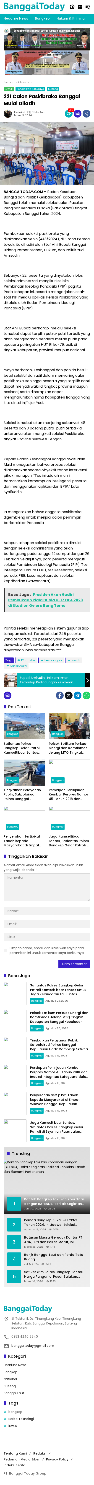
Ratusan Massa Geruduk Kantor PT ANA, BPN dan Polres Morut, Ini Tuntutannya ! (53, 1239)
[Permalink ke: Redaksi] (9, 114)
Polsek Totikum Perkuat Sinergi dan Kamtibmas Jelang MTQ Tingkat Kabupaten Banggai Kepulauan (68, 748)
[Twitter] (69, 695)
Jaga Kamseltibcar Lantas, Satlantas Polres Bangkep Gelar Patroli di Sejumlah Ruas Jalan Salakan (69, 841)
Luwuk (9, 89)
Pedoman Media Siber (22, 1459)
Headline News (15, 1365)
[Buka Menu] (80, 7)
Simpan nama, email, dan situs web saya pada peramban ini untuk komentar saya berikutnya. (47, 950)
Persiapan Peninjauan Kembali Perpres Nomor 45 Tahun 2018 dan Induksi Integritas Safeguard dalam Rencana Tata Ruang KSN (68, 794)
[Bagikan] (86, 114)
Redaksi (19, 112)
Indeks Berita (14, 1465)
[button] (72, 7)
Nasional (10, 1379)
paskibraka (18, 666)
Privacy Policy (57, 1459)
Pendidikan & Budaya (30, 89)
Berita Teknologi (21, 1419)
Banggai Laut (14, 1393)
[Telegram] (77, 695)
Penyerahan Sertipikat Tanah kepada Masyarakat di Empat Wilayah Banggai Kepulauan (22, 841)
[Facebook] (60, 695)
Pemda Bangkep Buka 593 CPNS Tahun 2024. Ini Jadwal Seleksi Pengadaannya (50, 1222)
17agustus (28, 660)
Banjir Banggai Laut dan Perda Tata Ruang (53, 1257)
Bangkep (12, 734)
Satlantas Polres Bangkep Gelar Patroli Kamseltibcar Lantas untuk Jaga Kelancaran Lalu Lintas (23, 748)
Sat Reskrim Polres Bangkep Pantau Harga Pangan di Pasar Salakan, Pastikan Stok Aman (53, 1274)
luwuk (76, 660)
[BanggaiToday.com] (34, 6)
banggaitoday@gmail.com (32, 1345)
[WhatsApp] (86, 695)
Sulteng (53, 89)
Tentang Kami (15, 1453)
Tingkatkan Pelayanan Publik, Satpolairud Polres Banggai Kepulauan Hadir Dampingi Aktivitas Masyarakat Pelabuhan (23, 794)
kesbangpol (53, 660)
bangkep (15, 1412)
